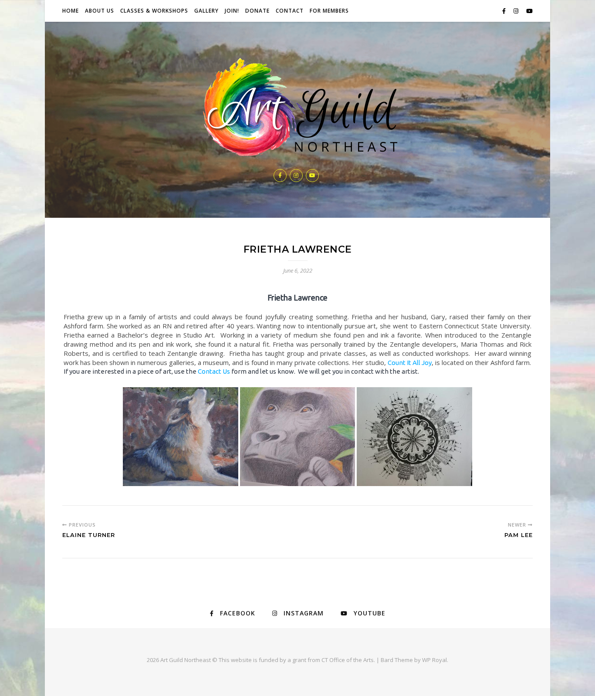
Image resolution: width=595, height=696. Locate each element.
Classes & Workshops (154, 10)
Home (70, 10)
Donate (257, 10)
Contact (290, 10)
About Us (99, 10)
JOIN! (232, 10)
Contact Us (214, 371)
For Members (329, 10)
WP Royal (434, 660)
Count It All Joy (410, 362)
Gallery (206, 10)
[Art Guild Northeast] (297, 108)
